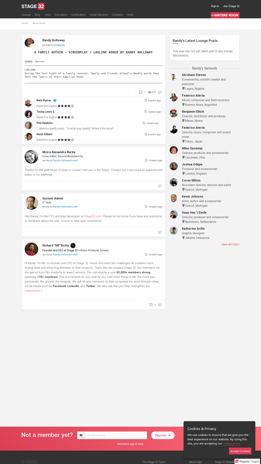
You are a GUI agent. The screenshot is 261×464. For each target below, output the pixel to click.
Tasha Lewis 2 (45, 111)
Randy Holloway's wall (65, 160)
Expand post (32, 290)
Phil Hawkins (44, 123)
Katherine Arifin (193, 228)
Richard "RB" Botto (55, 245)
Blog (37, 14)
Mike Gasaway (192, 148)
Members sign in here (130, 443)
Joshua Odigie (192, 164)
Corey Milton (191, 180)
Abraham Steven (194, 75)
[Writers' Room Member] (73, 246)
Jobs (48, 14)
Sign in (215, 6)
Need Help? (195, 462)
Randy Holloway (53, 40)
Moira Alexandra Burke (58, 152)
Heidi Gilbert (44, 134)
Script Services (99, 14)
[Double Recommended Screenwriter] (55, 100)
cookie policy (231, 443)
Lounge (26, 14)
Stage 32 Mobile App (227, 462)
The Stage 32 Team (153, 462)
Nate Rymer (43, 100)
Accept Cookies (240, 451)
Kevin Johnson (192, 196)
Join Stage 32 (231, 6)
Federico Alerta (193, 95)
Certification (78, 14)
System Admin (52, 198)
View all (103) (230, 244)
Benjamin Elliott (193, 111)
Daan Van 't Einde (194, 212)
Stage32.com (93, 216)
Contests (117, 14)
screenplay (59, 45)
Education (61, 14)
